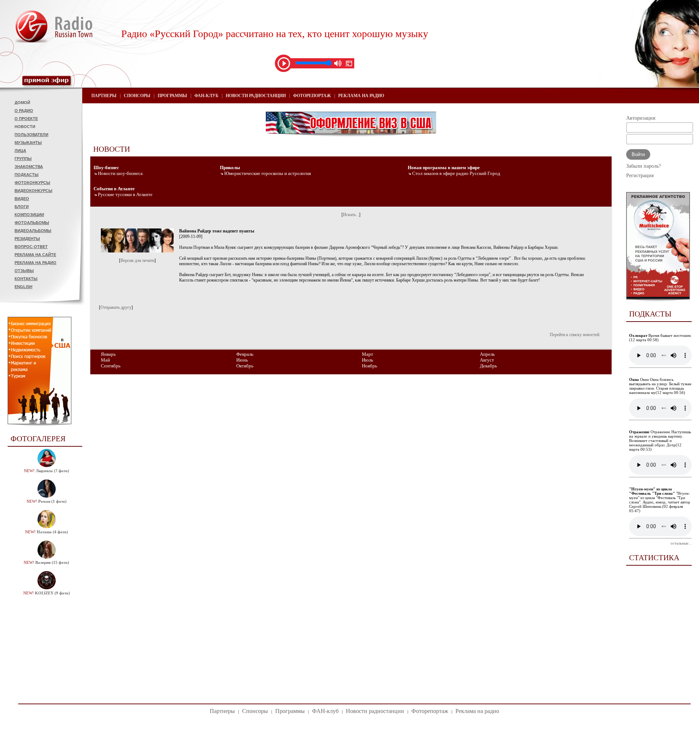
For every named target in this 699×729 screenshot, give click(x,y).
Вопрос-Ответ (31, 246)
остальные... (681, 543)
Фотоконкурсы (32, 182)
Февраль (244, 354)
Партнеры (103, 95)
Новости (25, 126)
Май (105, 360)
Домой (22, 102)
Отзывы (24, 270)
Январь (108, 354)
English (23, 286)
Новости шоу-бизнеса (120, 173)
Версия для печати (137, 260)
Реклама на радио (35, 262)
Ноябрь (369, 366)
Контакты (26, 278)
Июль (367, 360)
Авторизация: (641, 118)
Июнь (242, 360)
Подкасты (27, 174)
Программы (172, 95)
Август (487, 360)
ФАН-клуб (206, 95)
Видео (22, 198)
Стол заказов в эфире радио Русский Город (456, 173)
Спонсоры (137, 95)
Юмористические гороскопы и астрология (267, 173)
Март (367, 354)
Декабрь (488, 366)
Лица (20, 150)
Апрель (487, 354)
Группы (23, 158)
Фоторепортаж (312, 95)
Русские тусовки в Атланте (125, 194)
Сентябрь (111, 366)
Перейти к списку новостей (574, 334)
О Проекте (26, 118)
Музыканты (28, 142)
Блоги (22, 206)
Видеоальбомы (33, 230)
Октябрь (244, 366)
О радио (24, 110)
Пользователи (31, 134)
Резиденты (27, 238)
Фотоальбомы (32, 222)
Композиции (29, 214)
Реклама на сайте (35, 254)
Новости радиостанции (256, 95)
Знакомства (29, 166)
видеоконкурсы (33, 190)
